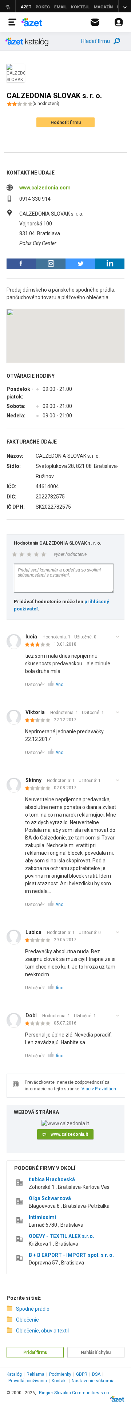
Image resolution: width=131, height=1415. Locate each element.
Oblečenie (27, 1320)
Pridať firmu (35, 1352)
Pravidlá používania (27, 1380)
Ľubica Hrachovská (52, 1179)
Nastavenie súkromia (93, 1380)
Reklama (35, 1374)
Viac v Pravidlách (99, 1088)
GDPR (81, 1374)
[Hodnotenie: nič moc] (39, 720)
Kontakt (59, 1380)
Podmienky (60, 1374)
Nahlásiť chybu (96, 1352)
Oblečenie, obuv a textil (42, 1331)
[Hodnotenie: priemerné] (39, 645)
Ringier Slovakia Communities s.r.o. (74, 1392)
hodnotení (45, 103)
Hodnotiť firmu (66, 122)
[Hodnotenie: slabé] (39, 788)
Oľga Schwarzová (50, 1198)
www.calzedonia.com (45, 188)
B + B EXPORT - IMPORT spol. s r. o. (71, 1255)
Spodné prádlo (32, 1309)
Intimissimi (42, 1217)
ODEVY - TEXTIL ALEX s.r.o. (61, 1236)
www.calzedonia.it (69, 1134)
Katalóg (14, 1374)
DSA (96, 1374)
